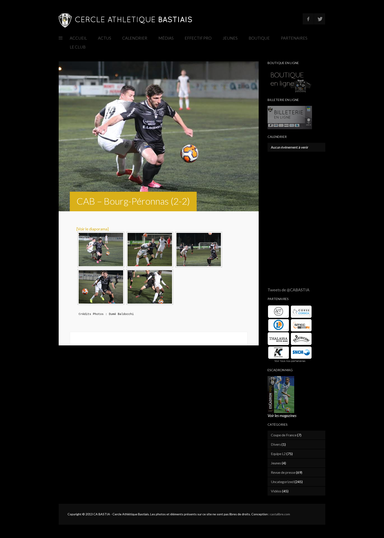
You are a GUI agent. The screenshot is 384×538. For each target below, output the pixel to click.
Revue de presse (283, 472)
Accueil (78, 38)
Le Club (78, 46)
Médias (166, 38)
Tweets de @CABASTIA (288, 289)
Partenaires (294, 38)
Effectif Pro (198, 38)
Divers (276, 444)
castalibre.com (280, 514)
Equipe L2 (278, 453)
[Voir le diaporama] (92, 228)
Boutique (259, 38)
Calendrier (134, 38)
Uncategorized (282, 482)
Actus (104, 38)
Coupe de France (283, 435)
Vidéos (276, 491)
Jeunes (230, 38)
